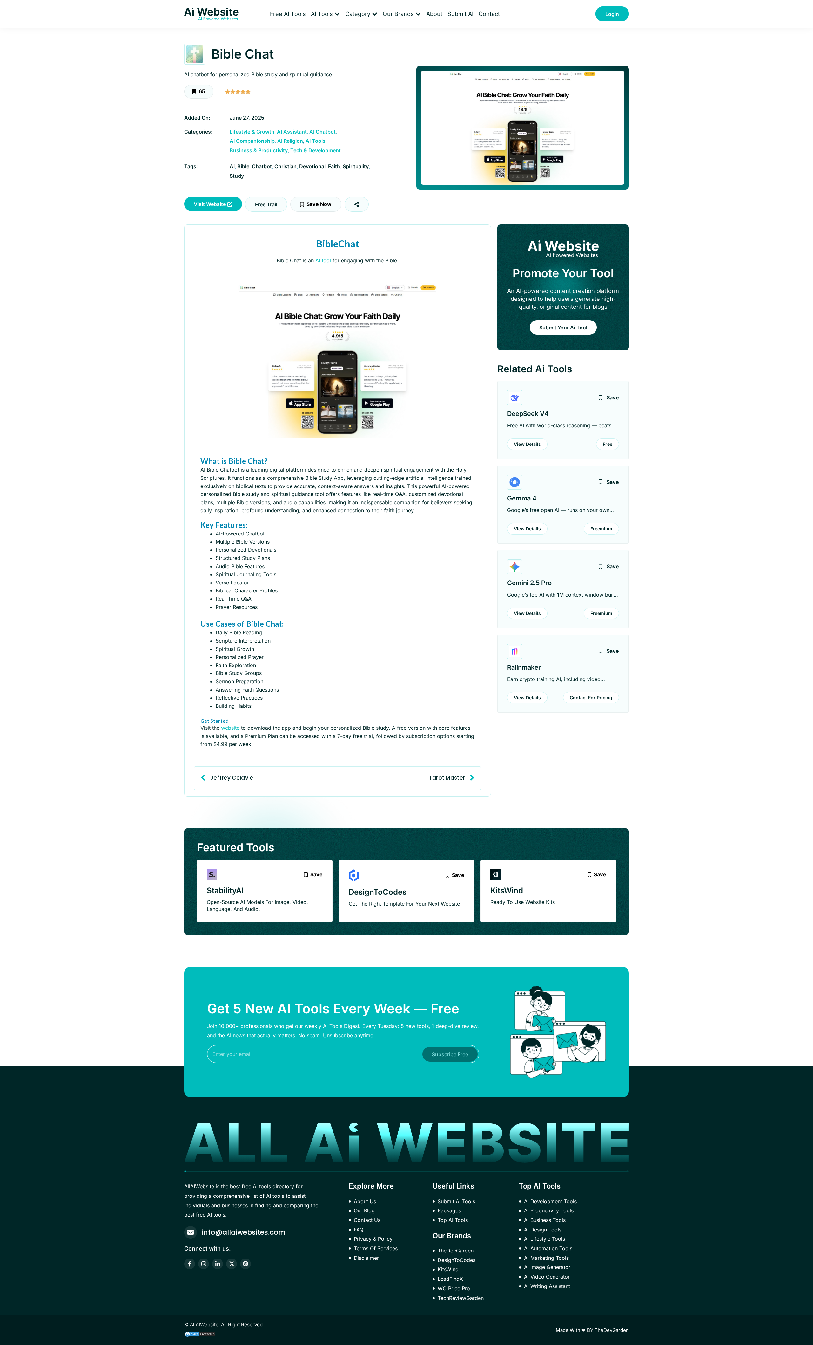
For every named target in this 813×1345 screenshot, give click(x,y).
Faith (334, 166)
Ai (232, 166)
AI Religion (290, 141)
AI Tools (316, 141)
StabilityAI (225, 890)
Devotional (312, 166)
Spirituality (356, 166)
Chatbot (262, 166)
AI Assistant (292, 131)
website (230, 728)
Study (237, 176)
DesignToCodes (377, 892)
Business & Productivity (259, 150)
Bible (243, 166)
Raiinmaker (524, 667)
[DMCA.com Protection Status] (200, 1333)
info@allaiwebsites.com (244, 1232)
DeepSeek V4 (527, 413)
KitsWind (506, 890)
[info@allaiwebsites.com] (190, 1232)
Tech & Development (315, 150)
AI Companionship (252, 141)
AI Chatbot (322, 131)
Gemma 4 (521, 498)
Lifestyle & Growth (252, 131)
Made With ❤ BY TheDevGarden (592, 1330)
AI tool (323, 260)
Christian (285, 166)
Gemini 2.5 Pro (529, 583)
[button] (266, 204)
